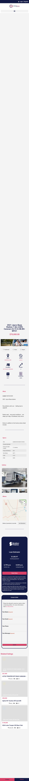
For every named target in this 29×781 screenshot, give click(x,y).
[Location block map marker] (13, 513)
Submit (14, 644)
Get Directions (22, 523)
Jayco (20, 360)
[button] (14, 11)
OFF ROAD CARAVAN (8, 369)
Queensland (8, 360)
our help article (9, 606)
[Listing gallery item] (6, 492)
